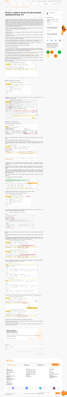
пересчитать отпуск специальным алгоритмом (29, 53)
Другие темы (28, 376)
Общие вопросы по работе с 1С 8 (9, 370)
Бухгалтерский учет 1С (30, 369)
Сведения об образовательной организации (53, 376)
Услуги (50, 371)
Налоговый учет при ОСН (31, 371)
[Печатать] (61, 10)
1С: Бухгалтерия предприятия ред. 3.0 (10, 379)
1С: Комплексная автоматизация (9, 384)
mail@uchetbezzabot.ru (11, 365)
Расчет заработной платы (10, 373)
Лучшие (9, 348)
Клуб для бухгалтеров (53, 374)
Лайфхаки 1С (8, 382)
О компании (51, 369)
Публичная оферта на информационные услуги (31, 393)
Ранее (11, 348)
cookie (45, 392)
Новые (6, 348)
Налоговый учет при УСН (31, 372)
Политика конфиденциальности (10, 393)
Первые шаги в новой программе (10, 376)
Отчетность (8, 374)
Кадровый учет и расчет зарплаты (31, 375)
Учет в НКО (8, 380)
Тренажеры (51, 372)
